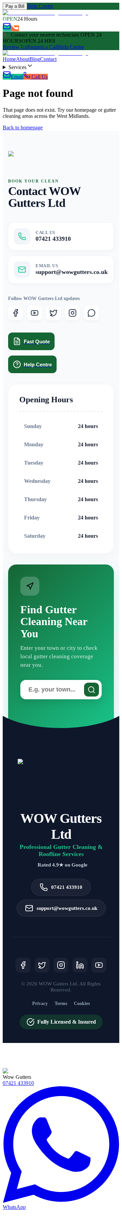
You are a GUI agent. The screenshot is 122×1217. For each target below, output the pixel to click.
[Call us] (15, 28)
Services (17, 67)
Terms (61, 1003)
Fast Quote (37, 341)
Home (9, 59)
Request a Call (42, 47)
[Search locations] (91, 690)
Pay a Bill (14, 6)
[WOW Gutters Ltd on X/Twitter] (53, 312)
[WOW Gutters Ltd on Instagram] (72, 312)
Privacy (40, 1003)
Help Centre (40, 6)
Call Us (39, 77)
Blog (34, 59)
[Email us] (7, 28)
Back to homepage (23, 127)
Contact (48, 59)
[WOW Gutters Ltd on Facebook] (15, 312)
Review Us (15, 47)
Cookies (82, 1003)
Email (17, 77)
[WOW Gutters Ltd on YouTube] (34, 312)
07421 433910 (18, 1083)
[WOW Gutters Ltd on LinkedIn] (80, 965)
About (22, 59)
